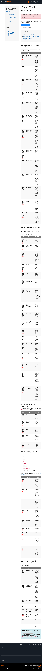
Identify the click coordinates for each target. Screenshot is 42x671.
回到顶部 (21, 644)
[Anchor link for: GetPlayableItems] (40, 45)
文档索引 (9, 35)
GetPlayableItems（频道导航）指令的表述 (31, 36)
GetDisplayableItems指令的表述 (29, 34)
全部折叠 (7, 11)
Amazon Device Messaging (12, 32)
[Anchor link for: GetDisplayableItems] (23, 229)
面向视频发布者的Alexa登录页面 (12, 30)
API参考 (9, 18)
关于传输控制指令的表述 (27, 38)
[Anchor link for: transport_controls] (38, 451)
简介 (8, 13)
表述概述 (10, 21)
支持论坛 (9, 34)
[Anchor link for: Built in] (37, 561)
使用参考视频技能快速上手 (11, 14)
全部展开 (10, 11)
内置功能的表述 (26, 39)
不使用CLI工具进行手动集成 (12, 17)
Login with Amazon (11, 33)
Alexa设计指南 (10, 31)
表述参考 (10, 22)
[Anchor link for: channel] (29, 406)
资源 (8, 23)
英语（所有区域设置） (25, 24)
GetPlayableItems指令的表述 (28, 33)
